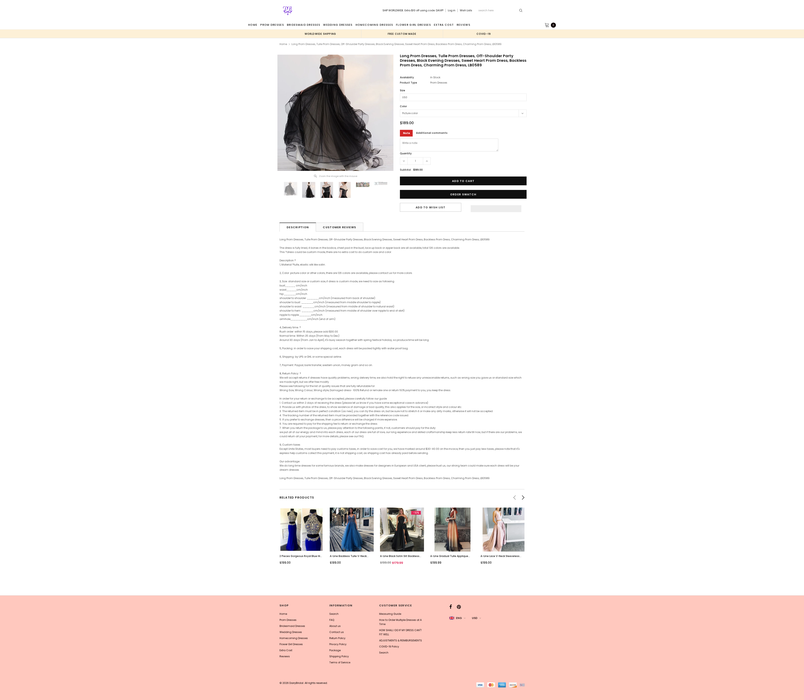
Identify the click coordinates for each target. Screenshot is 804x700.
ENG (459, 618)
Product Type (408, 82)
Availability (407, 77)
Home (283, 44)
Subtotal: (405, 169)
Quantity (406, 153)
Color (403, 106)
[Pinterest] (459, 607)
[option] (320, 34)
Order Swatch (463, 194)
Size (402, 90)
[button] (496, 207)
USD (474, 618)
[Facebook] (450, 607)
